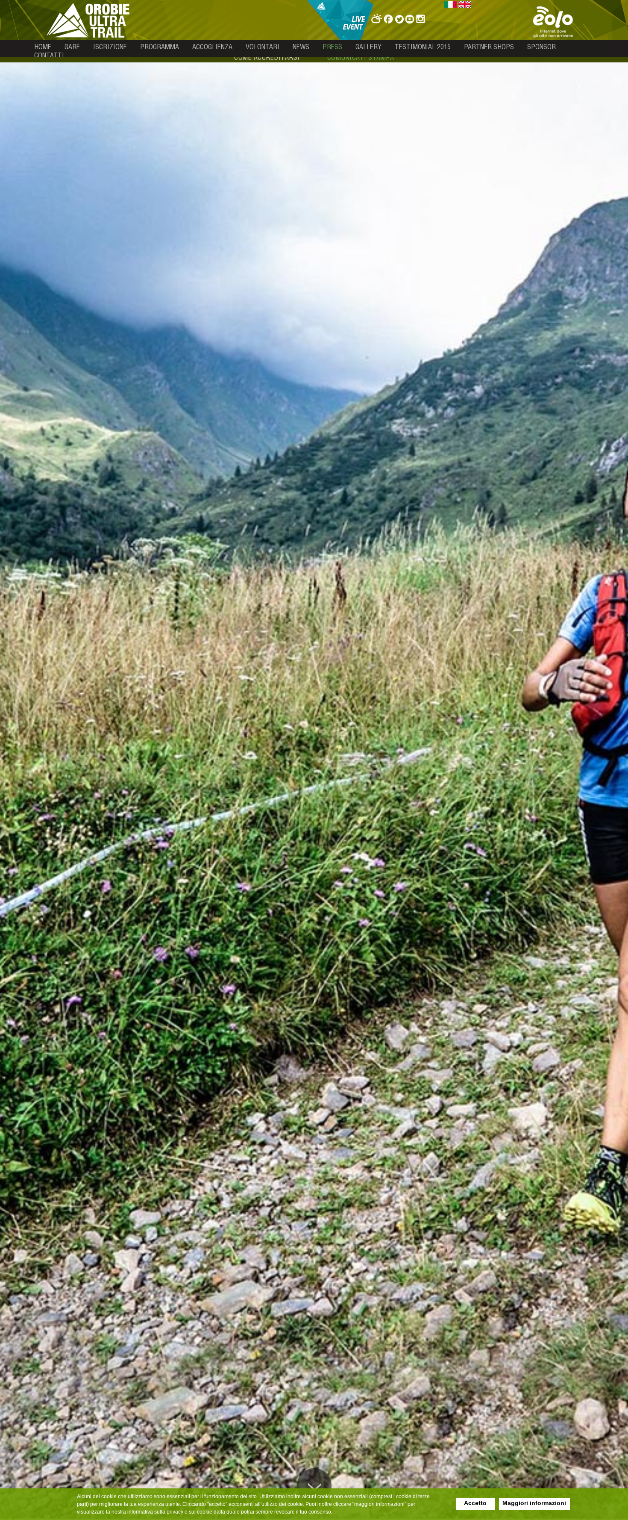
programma (159, 46)
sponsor (541, 46)
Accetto (475, 1502)
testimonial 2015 (423, 46)
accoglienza (212, 46)
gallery (368, 46)
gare (72, 46)
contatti (49, 55)
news (301, 46)
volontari (262, 46)
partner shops (489, 46)
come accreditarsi (267, 57)
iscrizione (110, 46)
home (42, 46)
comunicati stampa (360, 57)
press (332, 46)
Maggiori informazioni (534, 1502)
